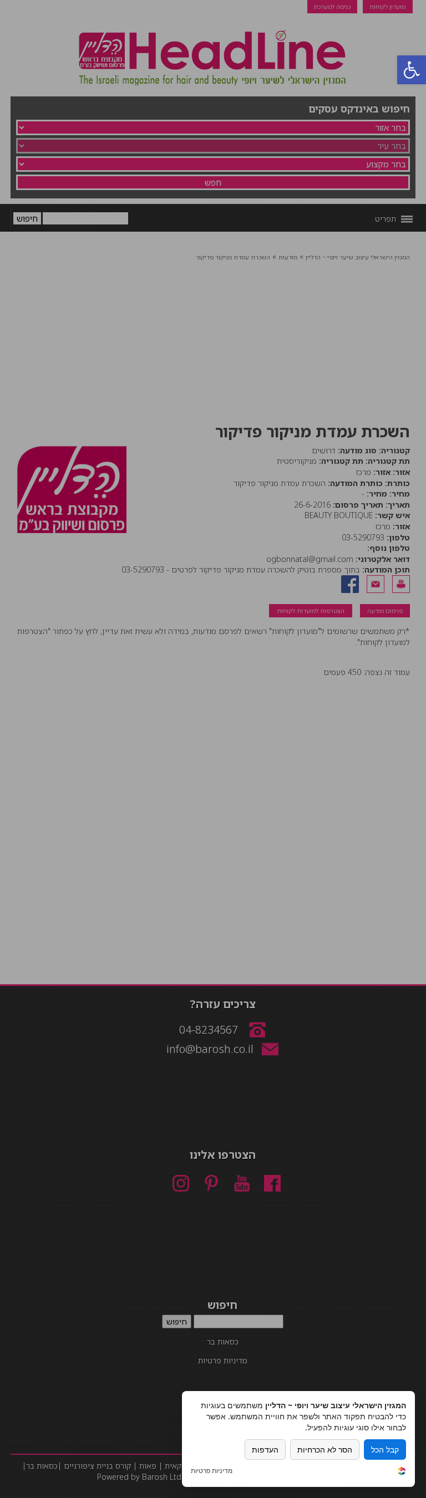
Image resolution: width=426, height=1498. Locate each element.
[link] (401, 1472)
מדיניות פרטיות (211, 1470)
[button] (411, 69)
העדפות (265, 1449)
